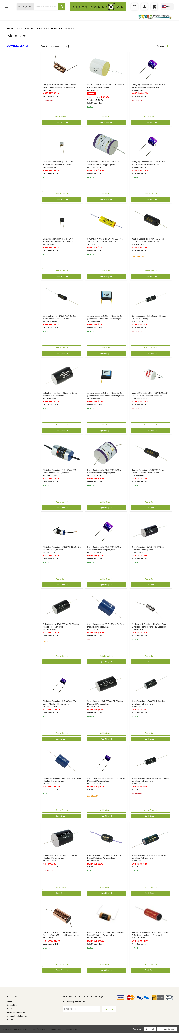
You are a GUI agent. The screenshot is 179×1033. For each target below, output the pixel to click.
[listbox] (59, 46)
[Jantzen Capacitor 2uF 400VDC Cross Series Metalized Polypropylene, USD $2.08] (150, 221)
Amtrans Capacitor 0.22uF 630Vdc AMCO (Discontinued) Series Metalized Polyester (105, 317)
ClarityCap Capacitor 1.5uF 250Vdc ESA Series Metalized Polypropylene (59, 471)
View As (160, 46)
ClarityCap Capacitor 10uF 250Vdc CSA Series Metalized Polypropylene (148, 86)
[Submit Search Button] (61, 6)
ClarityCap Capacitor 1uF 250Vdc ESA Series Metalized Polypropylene (62, 548)
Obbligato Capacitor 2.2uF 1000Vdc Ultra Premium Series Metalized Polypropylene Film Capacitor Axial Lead (61, 935)
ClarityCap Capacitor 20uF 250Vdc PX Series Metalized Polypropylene (106, 625)
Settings (137, 1029)
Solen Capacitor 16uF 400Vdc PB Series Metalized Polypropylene (60, 856)
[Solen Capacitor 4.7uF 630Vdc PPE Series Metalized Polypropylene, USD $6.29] (62, 607)
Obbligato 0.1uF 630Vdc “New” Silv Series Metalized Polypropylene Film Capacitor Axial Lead (150, 627)
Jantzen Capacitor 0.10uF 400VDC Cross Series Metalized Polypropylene (60, 317)
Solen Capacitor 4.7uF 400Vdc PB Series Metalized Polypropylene (149, 856)
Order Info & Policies (16, 1012)
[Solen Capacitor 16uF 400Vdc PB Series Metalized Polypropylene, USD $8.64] (62, 838)
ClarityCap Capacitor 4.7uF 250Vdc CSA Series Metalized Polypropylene (104, 163)
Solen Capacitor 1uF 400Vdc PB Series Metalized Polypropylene (148, 702)
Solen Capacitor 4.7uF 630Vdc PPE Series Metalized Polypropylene (61, 625)
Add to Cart (105, 117)
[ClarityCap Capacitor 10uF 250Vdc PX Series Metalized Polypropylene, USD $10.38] (62, 761)
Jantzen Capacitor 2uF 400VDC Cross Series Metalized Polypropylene (148, 240)
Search (10, 1020)
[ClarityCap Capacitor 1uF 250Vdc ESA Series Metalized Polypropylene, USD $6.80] (62, 530)
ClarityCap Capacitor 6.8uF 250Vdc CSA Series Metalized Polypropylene (104, 471)
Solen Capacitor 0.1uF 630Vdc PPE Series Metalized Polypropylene (150, 317)
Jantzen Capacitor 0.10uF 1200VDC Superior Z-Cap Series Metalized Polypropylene (151, 933)
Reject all (150, 1029)
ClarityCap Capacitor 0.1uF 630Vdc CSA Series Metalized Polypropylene (59, 702)
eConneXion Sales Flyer (17, 1016)
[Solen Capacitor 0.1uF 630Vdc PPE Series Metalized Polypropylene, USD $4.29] (150, 299)
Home (9, 1001)
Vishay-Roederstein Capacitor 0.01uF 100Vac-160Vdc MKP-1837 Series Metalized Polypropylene (59, 241)
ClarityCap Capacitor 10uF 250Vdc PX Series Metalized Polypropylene (62, 779)
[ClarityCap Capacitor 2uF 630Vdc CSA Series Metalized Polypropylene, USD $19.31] (106, 761)
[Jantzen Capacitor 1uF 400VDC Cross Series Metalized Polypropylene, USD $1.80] (150, 453)
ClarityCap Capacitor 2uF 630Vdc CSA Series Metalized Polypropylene (106, 779)
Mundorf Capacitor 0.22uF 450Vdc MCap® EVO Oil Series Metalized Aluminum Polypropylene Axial (150, 396)
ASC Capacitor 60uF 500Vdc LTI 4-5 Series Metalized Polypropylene (105, 86)
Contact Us (12, 1005)
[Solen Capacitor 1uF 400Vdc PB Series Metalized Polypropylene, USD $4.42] (150, 684)
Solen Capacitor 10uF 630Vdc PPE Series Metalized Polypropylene (105, 702)
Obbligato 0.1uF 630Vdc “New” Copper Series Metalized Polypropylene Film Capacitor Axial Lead (59, 87)
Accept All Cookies (167, 1029)
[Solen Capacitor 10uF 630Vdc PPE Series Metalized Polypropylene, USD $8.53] (106, 684)
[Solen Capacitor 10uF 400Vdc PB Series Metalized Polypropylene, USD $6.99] (62, 376)
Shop (9, 1009)
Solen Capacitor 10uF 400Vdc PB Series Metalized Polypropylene (60, 394)
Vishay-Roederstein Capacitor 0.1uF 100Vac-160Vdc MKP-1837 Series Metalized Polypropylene (58, 164)
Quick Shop (60, 122)
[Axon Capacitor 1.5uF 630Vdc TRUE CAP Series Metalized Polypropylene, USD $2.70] (106, 838)
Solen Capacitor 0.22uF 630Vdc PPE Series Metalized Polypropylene (150, 779)
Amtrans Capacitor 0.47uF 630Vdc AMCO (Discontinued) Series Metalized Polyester (105, 394)
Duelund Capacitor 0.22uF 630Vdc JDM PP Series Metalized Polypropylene (105, 933)
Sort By (44, 46)
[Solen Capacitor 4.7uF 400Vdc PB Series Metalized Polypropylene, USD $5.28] (150, 838)
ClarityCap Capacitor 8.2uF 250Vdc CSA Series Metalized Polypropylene (104, 548)
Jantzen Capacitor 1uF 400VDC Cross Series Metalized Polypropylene (148, 471)
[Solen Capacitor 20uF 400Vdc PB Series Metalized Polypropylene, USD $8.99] (150, 530)
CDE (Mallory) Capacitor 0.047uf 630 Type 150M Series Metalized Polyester (105, 240)
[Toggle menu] (8, 6)
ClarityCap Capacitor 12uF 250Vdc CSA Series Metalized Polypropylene (148, 163)
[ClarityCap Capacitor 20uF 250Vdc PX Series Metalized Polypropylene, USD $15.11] (106, 607)
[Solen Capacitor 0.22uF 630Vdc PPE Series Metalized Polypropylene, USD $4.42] (150, 761)
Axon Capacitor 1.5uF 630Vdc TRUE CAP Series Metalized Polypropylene (104, 856)
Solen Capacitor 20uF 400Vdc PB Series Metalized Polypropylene (149, 548)
